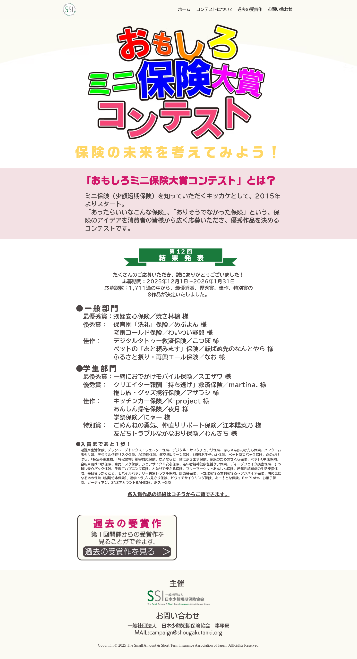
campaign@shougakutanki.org (185, 632)
